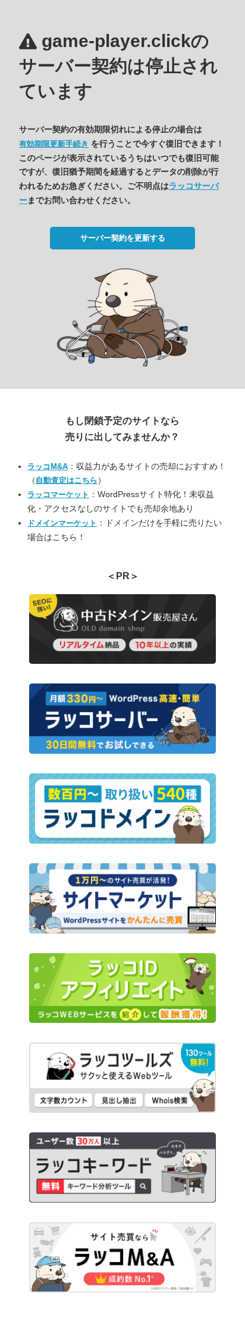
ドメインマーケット (62, 523)
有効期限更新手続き (54, 143)
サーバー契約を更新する (122, 237)
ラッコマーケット (58, 494)
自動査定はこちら (67, 480)
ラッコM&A (47, 466)
